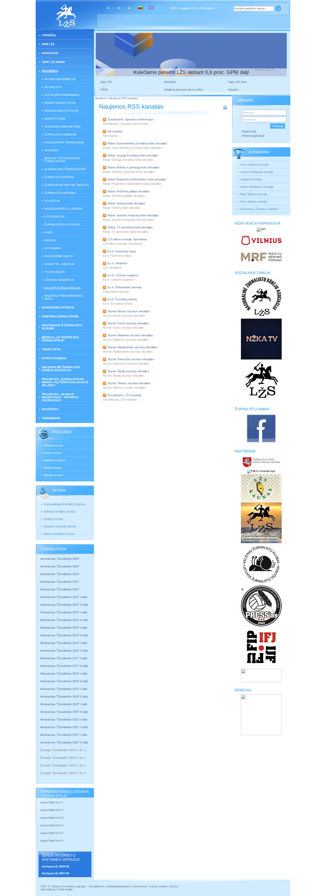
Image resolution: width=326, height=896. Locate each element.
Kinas (48, 232)
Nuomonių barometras (62, 126)
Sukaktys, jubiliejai (59, 264)
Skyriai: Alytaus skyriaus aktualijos (128, 311)
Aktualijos (52, 87)
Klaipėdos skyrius (55, 460)
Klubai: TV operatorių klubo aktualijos (130, 227)
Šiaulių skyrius (53, 467)
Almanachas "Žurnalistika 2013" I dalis (63, 597)
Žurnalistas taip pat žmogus (66, 184)
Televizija (52, 200)
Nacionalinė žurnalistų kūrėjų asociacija (61, 369)
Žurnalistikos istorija (62, 224)
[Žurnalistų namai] (261, 442)
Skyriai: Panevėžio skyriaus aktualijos (130, 359)
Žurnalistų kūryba (59, 177)
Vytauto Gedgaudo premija (256, 171)
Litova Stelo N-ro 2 (51, 810)
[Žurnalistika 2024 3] (40, 769)
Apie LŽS (48, 44)
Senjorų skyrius (53, 518)
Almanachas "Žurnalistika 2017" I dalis (63, 658)
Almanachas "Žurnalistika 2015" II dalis (64, 635)
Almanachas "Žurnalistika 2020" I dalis (64, 704)
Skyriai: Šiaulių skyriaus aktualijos (128, 371)
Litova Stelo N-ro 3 (51, 817)
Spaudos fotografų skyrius (60, 526)
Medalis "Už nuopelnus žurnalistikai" (62, 160)
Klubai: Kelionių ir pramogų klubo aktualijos (133, 167)
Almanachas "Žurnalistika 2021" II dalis (64, 727)
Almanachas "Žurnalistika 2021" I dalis (63, 719)
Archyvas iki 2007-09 (55, 873)
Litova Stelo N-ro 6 (52, 840)
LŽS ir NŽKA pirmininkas (61, 94)
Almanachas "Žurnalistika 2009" (59, 566)
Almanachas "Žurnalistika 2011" (59, 581)
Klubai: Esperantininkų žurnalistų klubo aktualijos (137, 143)
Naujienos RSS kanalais (62, 287)
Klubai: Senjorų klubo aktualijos (126, 203)
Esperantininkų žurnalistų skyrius (64, 504)
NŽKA (104, 89)
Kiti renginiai (114, 131)
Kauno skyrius (53, 452)
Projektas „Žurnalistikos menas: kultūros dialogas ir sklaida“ (65, 382)
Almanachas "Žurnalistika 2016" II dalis (64, 650)
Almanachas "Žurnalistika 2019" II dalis (64, 696)
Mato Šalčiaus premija (253, 194)
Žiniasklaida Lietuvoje (61, 110)
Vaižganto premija (251, 179)
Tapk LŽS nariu (53, 62)
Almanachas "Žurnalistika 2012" (60, 589)
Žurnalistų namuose (60, 134)
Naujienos (50, 70)
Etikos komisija (54, 358)
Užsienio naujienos (59, 279)
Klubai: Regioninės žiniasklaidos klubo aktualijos (136, 179)
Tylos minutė (54, 271)
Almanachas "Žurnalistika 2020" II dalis (64, 711)
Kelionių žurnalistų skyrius (60, 511)
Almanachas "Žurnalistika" (65, 169)
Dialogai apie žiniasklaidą (64, 142)
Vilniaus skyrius (53, 445)
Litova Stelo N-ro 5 (52, 833)
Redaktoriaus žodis (60, 102)
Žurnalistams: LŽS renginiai (124, 395)
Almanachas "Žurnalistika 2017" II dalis (64, 665)
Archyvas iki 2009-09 (55, 866)
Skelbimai (51, 150)
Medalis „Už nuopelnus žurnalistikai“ (60, 339)
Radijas (50, 240)
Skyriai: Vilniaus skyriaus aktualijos (129, 383)
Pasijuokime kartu (58, 256)
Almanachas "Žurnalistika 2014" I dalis (63, 612)
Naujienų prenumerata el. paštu (64, 297)
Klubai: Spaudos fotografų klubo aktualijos (133, 215)
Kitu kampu (52, 248)
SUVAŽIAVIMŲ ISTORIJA (58, 307)
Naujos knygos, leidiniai (63, 208)
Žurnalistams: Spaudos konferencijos (130, 119)
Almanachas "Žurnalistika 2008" (59, 558)
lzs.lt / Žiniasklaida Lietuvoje (124, 287)
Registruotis (249, 131)
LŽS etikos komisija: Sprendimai (127, 239)
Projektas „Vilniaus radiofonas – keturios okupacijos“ (60, 397)
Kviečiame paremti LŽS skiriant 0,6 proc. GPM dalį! (191, 72)
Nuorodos (50, 409)
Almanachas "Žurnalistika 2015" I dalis (63, 627)
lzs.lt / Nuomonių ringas (121, 251)
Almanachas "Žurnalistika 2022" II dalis (64, 742)
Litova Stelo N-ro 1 (51, 802)
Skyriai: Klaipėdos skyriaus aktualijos (130, 335)
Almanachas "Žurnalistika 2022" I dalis (63, 734)
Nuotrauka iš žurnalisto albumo (62, 327)
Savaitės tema (54, 118)
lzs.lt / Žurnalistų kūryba (122, 299)
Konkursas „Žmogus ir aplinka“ (259, 208)
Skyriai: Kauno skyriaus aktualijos (128, 323)
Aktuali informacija (60, 79)
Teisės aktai (51, 349)
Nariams (233, 89)
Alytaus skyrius (53, 475)
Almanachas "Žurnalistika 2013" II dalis (64, 604)
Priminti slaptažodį (253, 135)
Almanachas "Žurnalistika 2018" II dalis (64, 681)
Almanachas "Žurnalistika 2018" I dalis (64, 673)
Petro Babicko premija (253, 201)
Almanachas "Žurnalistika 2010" (59, 574)
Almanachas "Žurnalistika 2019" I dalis (64, 688)
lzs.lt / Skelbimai (117, 263)
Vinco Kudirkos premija (254, 164)
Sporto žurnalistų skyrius (59, 533)
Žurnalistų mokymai (60, 192)
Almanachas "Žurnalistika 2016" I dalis (63, 642)
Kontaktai (50, 53)
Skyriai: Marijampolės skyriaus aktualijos (132, 347)
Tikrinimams (51, 418)
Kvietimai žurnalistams (60, 316)
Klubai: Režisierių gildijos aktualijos (128, 191)
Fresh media (65, 889)
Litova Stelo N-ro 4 (52, 825)
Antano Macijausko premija (256, 186)
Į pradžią (49, 35)
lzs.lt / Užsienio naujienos (123, 275)
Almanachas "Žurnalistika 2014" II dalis (64, 619)
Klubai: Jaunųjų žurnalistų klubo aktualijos (132, 155)
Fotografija (54, 216)
